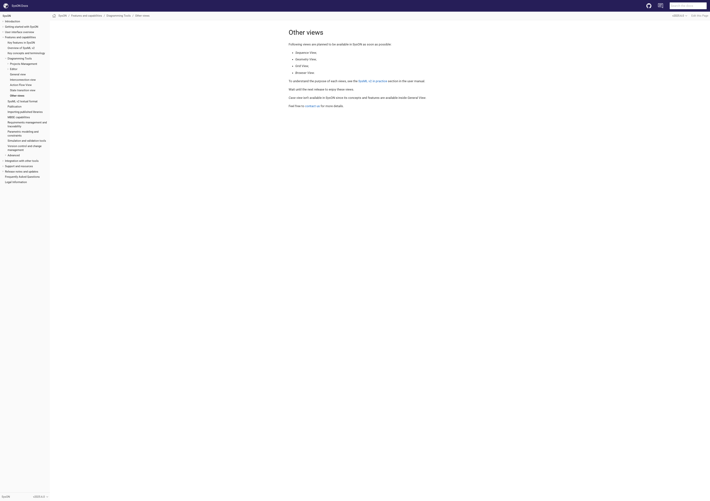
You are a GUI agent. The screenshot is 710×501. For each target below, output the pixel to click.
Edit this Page (699, 15)
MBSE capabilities (19, 117)
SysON (7, 16)
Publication (14, 106)
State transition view (22, 90)
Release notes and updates (21, 171)
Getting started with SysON (21, 26)
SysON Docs (20, 6)
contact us (312, 106)
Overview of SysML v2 (21, 48)
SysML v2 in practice (372, 81)
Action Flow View (21, 85)
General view (18, 74)
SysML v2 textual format (23, 101)
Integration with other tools (22, 161)
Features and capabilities (20, 37)
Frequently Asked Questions (22, 176)
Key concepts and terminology (26, 53)
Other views (17, 95)
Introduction (12, 21)
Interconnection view (23, 79)
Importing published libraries (25, 112)
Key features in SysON (21, 42)
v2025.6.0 (678, 15)
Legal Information (16, 182)
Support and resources (19, 166)
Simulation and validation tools (27, 140)
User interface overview (19, 32)
